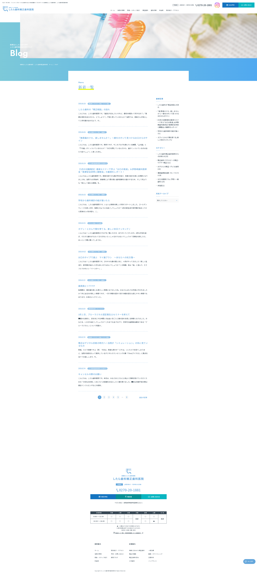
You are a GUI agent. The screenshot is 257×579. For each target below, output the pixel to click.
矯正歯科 (145, 10)
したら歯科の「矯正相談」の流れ (94, 109)
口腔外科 (151, 557)
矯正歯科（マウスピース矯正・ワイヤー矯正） (99, 103)
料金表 (161, 10)
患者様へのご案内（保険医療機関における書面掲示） (128, 533)
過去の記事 (143, 397)
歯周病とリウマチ (86, 286)
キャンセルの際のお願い (89, 374)
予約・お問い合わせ (117, 554)
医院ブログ (114, 557)
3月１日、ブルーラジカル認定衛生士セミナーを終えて (104, 314)
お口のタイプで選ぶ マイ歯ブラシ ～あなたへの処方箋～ (106, 257)
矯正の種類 (132, 554)
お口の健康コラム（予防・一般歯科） (97, 132)
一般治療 (151, 550)
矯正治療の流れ (134, 557)
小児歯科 (132, 561)
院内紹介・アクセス (172, 10)
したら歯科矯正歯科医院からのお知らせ (98, 163)
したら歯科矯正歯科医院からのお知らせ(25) (168, 155)
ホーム (113, 10)
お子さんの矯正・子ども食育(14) (168, 167)
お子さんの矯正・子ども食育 (94, 223)
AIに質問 (250, 561)
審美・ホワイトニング (155, 554)
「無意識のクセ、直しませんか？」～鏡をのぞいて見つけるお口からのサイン (113, 139)
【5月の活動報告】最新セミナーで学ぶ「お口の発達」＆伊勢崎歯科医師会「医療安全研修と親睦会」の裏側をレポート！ (112, 170)
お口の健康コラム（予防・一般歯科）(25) (168, 180)
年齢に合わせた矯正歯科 (137, 550)
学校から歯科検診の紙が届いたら (94, 200)
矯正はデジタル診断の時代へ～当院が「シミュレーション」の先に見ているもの (113, 344)
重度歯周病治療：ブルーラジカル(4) (168, 174)
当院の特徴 (120, 10)
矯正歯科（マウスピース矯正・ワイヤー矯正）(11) (168, 161)
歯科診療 (154, 10)
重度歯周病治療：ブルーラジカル (96, 308)
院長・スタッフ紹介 (133, 10)
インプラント (152, 561)
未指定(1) (161, 185)
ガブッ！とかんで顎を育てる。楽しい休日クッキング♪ (104, 229)
